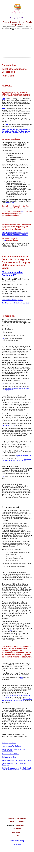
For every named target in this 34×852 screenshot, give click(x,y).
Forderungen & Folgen (9, 743)
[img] (17, 8)
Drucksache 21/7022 (9, 425)
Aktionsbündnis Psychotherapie (12, 746)
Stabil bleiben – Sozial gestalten (12, 300)
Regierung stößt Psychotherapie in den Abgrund (16, 459)
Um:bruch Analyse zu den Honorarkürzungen (16, 760)
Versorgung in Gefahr (17, 18)
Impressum (17, 844)
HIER (3, 99)
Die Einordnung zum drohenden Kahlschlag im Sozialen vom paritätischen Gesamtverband (17, 768)
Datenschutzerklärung (17, 841)
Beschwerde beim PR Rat (10, 754)
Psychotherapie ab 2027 (24, 456)
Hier (3, 338)
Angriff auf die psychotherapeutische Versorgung (17, 699)
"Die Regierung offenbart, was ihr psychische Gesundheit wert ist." (15, 234)
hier (22, 211)
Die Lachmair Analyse (9, 757)
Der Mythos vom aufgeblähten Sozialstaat (15, 303)
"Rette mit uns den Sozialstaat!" (12, 274)
